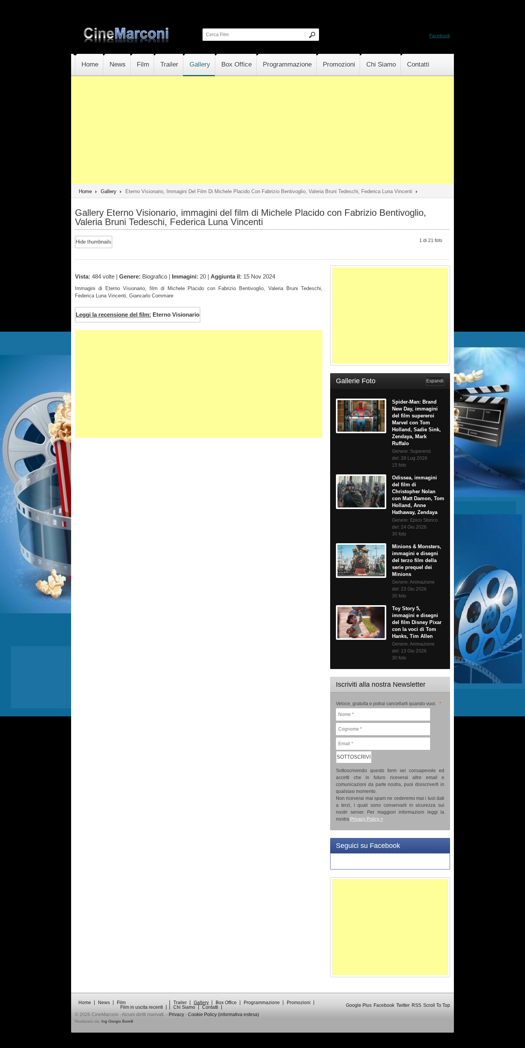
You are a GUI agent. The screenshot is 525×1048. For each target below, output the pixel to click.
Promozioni (339, 64)
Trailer (169, 64)
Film (143, 64)
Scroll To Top (436, 1005)
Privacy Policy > (366, 819)
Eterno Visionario (137, 314)
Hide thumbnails (93, 242)
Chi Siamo (381, 64)
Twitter (403, 1005)
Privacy (176, 1014)
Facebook (439, 35)
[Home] (127, 41)
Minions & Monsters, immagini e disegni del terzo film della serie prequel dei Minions (416, 560)
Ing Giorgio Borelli (117, 1021)
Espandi (435, 381)
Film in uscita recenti (141, 1007)
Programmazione (287, 64)
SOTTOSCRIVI (354, 757)
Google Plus (359, 1005)
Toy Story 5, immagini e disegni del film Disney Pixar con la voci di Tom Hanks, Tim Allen (417, 622)
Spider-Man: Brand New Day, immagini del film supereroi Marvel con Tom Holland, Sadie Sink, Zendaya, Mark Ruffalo (416, 422)
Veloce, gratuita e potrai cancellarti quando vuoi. (388, 703)
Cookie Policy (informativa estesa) (223, 1014)
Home (89, 64)
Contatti (418, 64)
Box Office (236, 64)
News (118, 64)
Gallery (199, 64)
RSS (416, 1005)
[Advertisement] (262, 130)
